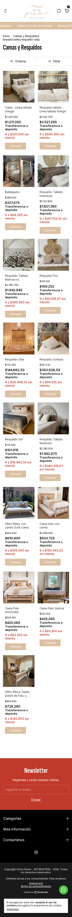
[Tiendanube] (36, 892)
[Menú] (6, 11)
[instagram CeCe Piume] (36, 852)
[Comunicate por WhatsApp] (63, 889)
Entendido (13, 909)
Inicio (6, 36)
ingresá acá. (36, 883)
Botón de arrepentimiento (36, 886)
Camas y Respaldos (26, 36)
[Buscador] (59, 11)
